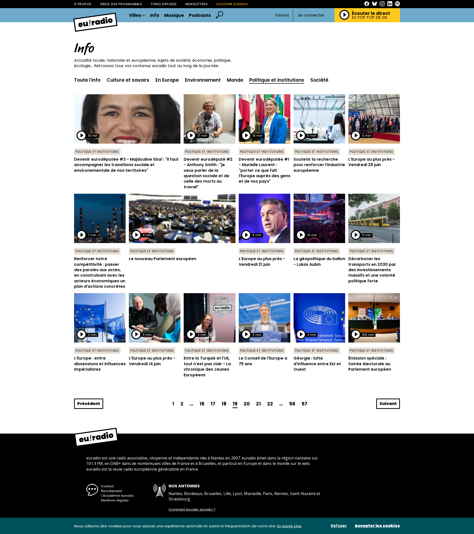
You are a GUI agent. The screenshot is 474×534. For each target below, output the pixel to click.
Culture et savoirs (128, 80)
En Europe (167, 80)
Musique (174, 15)
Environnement (203, 80)
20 (247, 403)
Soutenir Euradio (232, 4)
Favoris (282, 15)
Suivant (388, 403)
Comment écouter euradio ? (192, 509)
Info (154, 15)
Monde (235, 80)
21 (258, 403)
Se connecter (311, 15)
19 (235, 403)
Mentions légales (115, 500)
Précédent (88, 403)
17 (213, 403)
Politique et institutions (276, 80)
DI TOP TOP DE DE (369, 17)
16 (201, 403)
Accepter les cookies (377, 526)
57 (304, 403)
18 (223, 403)
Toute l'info (87, 80)
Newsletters (196, 4)
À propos (82, 4)
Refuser (339, 526)
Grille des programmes (121, 4)
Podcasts (200, 15)
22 (270, 403)
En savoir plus (289, 526)
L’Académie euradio (117, 495)
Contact (107, 486)
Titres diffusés (164, 4)
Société (319, 80)
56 (292, 403)
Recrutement (111, 491)
